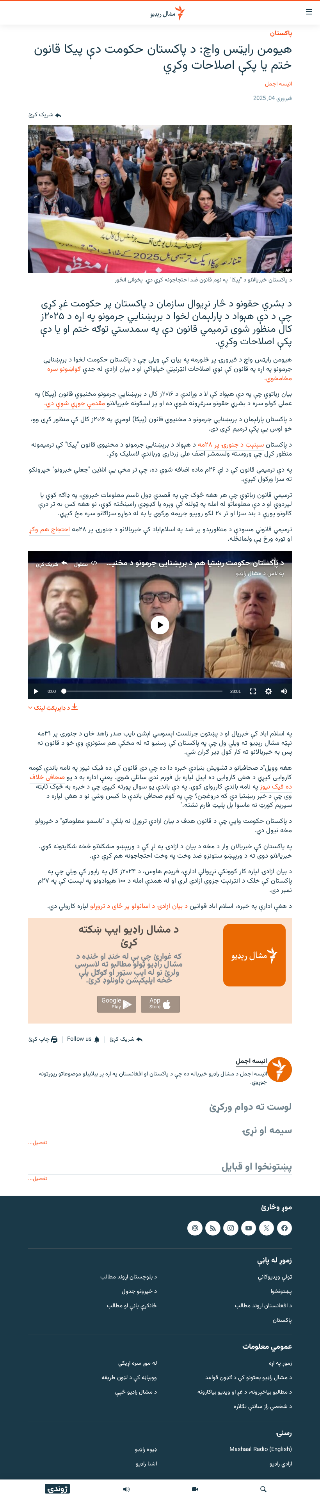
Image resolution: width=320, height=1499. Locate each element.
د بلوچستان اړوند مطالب (128, 1277)
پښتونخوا (281, 1292)
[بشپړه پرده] (253, 691)
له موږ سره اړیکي (137, 1364)
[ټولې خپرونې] (126, 1489)
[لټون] (263, 1489)
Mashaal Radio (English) (260, 1450)
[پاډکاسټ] (194, 1228)
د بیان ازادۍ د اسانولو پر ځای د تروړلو (139, 906)
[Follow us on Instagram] (230, 1228)
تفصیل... (37, 1143)
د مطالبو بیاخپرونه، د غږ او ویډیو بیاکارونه (244, 1393)
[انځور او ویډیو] (195, 1489)
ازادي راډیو (281, 1464)
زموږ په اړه (280, 1364)
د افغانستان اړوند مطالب (263, 1306)
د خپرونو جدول (139, 1292)
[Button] (44, 115)
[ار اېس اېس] (212, 1228)
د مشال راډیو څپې (136, 1393)
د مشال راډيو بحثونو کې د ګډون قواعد (248, 1378)
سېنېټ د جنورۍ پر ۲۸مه (230, 445)
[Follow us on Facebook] (284, 1228)
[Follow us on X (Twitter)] (266, 1228)
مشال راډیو (248, 573)
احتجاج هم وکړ (49, 530)
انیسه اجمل (278, 84)
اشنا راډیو (146, 1464)
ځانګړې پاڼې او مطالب (132, 1306)
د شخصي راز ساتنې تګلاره (263, 1407)
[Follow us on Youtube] (248, 1228)
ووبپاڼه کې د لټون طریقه (129, 1378)
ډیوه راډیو (146, 1450)
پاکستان (281, 33)
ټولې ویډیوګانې (275, 1277)
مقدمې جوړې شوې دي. (74, 404)
